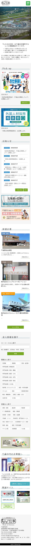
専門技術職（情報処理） (8, 366)
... (14, 306)
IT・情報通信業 (6, 411)
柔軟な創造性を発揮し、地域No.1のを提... (15, 274)
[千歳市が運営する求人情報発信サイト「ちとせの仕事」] (8, 3)
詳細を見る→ (25, 102)
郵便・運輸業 (16, 411)
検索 (15, 354)
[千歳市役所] (7, 493)
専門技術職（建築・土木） (9, 373)
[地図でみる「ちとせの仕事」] (15, 442)
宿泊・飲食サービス (7, 422)
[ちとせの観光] (23, 493)
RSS (26, 190)
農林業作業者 (24, 391)
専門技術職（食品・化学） (9, 377)
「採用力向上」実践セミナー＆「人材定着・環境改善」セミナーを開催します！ (15, 168)
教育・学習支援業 (23, 387)
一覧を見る (19, 190)
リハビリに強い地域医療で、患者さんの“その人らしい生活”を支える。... (15, 244)
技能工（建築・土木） (19, 394)
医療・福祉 (5, 425)
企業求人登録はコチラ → (20, 484)
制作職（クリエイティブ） (9, 387)
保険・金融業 (16, 415)
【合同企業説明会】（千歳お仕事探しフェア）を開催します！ (15, 151)
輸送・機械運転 (6, 394)
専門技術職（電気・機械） (9, 370)
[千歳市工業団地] (7, 500)
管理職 (4, 363)
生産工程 (4, 398)
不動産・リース (6, 418)
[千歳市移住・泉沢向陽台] (23, 500)
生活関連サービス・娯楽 (21, 422)
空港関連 (14, 428)
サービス (4, 391)
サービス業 (5, 428)
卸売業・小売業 (6, 415)
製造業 (23, 408)
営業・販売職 (24, 363)
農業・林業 (5, 408)
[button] (2, 23)
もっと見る (15, 327)
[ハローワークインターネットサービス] (7, 506)
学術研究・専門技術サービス (20, 418)
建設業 (13, 408)
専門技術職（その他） (8, 384)
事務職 (13, 363)
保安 (13, 391)
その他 (13, 398)
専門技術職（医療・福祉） (9, 380)
